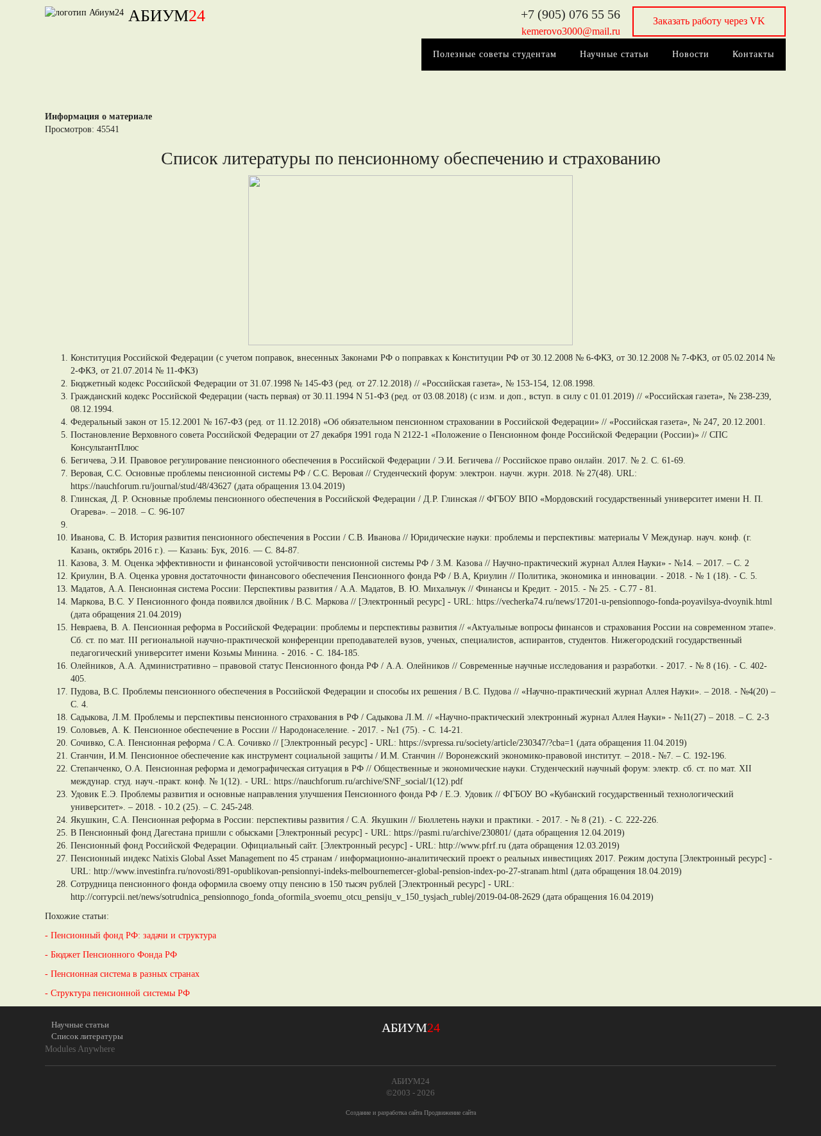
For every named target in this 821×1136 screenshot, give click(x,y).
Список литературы (87, 1036)
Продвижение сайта (450, 1112)
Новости (690, 54)
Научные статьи (614, 54)
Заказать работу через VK (709, 20)
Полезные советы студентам (495, 54)
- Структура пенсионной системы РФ (117, 993)
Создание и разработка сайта (384, 1112)
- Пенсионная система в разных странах (122, 974)
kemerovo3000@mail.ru (570, 31)
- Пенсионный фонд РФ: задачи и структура (130, 935)
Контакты (753, 54)
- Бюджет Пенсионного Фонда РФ (111, 955)
